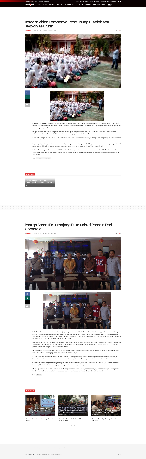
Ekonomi (68, 4)
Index (108, 1)
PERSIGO (39, 375)
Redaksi (87, 1)
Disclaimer (113, 1)
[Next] (74, 426)
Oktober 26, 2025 (31, 414)
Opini (94, 4)
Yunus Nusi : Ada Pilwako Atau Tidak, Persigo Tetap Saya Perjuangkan (104, 411)
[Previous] (71, 426)
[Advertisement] (73, 13)
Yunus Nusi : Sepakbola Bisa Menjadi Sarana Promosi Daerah (71, 419)
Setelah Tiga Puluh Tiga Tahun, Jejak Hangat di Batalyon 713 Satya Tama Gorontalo (39, 410)
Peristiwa (52, 4)
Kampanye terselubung (44, 158)
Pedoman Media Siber (100, 1)
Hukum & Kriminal (84, 4)
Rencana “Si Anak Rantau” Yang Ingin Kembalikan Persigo (40, 419)
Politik (74, 4)
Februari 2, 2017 (38, 30)
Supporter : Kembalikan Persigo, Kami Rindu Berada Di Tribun (72, 411)
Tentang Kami (80, 1)
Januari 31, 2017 (38, 233)
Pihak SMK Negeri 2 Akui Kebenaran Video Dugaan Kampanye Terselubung (40, 182)
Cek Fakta (60, 4)
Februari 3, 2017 (31, 185)
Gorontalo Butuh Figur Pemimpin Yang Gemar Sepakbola (105, 419)
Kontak (91, 1)
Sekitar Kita (101, 4)
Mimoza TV (31, 454)
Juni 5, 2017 (63, 414)
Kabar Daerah (42, 4)
